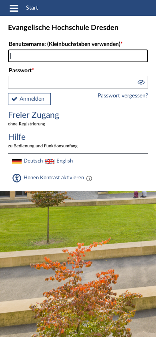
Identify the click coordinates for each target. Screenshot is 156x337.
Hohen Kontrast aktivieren (54, 177)
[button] (140, 83)
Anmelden (32, 99)
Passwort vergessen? (123, 96)
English (64, 161)
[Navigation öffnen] (14, 9)
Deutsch (33, 161)
